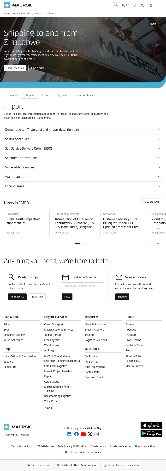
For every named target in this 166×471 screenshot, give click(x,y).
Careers (130, 324)
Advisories (12, 213)
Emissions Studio (94, 377)
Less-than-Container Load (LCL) (62, 360)
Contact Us (10, 366)
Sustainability (133, 355)
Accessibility (133, 360)
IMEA (37, 13)
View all (48, 407)
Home (7, 13)
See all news (152, 201)
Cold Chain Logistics (55, 366)
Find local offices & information (79, 465)
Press (129, 350)
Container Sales (134, 345)
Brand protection (145, 446)
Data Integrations (95, 366)
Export (46, 95)
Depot (47, 376)
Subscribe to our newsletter (123, 465)
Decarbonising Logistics (57, 396)
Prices (7, 324)
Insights (89, 334)
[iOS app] (151, 425)
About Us (131, 329)
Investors (131, 334)
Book (6, 329)
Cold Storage (51, 381)
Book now (37, 296)
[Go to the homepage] (17, 429)
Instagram (96, 434)
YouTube (83, 434)
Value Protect (52, 401)
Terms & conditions (22, 446)
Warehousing (51, 345)
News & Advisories (95, 324)
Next (157, 243)
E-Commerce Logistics (57, 355)
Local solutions (84, 95)
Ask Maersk (116, 5)
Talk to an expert (40, 465)
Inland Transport (53, 334)
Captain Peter (92, 372)
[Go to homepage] (18, 5)
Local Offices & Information (20, 356)
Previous (148, 243)
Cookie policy (98, 446)
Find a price (37, 68)
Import (30, 95)
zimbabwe (48, 13)
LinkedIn (69, 434)
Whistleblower (45, 446)
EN (128, 5)
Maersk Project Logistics (58, 371)
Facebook (76, 434)
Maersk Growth (134, 366)
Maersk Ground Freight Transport (57, 388)
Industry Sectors (94, 329)
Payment (62, 95)
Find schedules (15, 68)
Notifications (135, 3)
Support (143, 5)
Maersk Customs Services (58, 329)
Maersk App (91, 361)
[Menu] (158, 5)
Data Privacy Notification (72, 446)
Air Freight (50, 350)
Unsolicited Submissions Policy (83, 452)
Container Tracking (14, 334)
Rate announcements (67, 213)
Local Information (22, 13)
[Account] (151, 5)
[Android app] (151, 433)
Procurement (133, 340)
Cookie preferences (120, 446)
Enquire (122, 296)
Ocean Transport (53, 324)
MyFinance (91, 356)
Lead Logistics (52, 340)
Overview (13, 95)
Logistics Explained (96, 340)
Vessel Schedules (13, 340)
